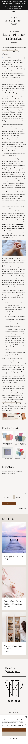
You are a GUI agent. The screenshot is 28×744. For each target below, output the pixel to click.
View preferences (14, 738)
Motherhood (14, 31)
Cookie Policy (10, 741)
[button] (25, 716)
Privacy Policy (16, 741)
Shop (14, 709)
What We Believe (14, 712)
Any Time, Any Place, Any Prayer (11, 402)
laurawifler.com (8, 410)
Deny (14, 734)
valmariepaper (13, 671)
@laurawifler (20, 408)
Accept (14, 730)
